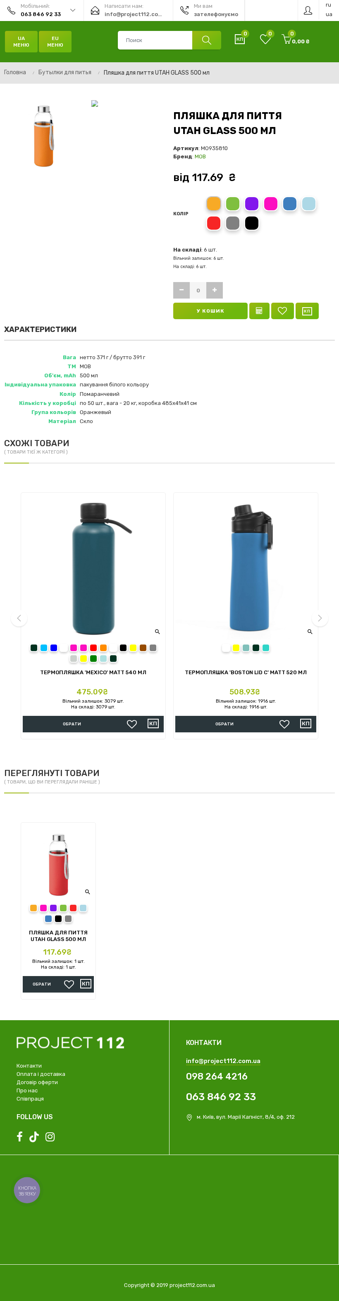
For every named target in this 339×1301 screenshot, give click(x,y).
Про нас (27, 1090)
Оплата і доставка (41, 1074)
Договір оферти (37, 1082)
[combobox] (169, 40)
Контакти (29, 1066)
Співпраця (30, 1099)
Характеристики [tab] (40, 329)
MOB (200, 156)
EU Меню (55, 41)
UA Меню (21, 41)
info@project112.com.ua (223, 1061)
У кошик (210, 311)
